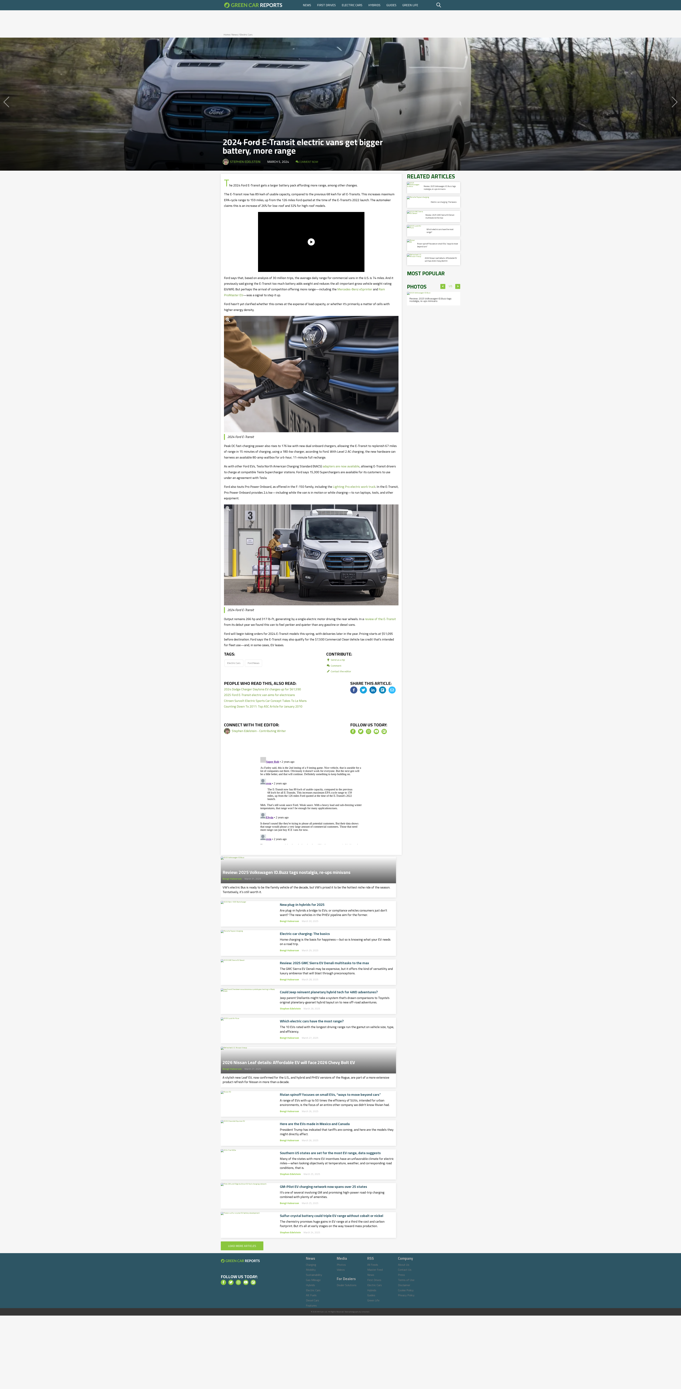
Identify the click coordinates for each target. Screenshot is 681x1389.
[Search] (447, 5)
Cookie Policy (406, 1290)
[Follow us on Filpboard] (384, 731)
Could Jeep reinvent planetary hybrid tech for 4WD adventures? (329, 992)
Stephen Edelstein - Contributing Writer (259, 731)
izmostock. (365, 1311)
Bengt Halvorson (232, 878)
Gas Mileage (313, 1280)
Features (311, 1305)
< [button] (443, 286)
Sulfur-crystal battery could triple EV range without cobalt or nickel (331, 1215)
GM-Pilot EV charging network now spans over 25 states (323, 1186)
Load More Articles (242, 1246)
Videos (341, 1269)
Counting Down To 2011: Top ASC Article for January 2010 (263, 706)
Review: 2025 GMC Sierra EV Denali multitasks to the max (324, 963)
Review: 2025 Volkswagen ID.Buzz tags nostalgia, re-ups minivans (286, 871)
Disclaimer (404, 1285)
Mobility (311, 1269)
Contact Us (404, 1269)
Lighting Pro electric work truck (354, 487)
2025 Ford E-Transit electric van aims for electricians (259, 695)
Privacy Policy (406, 1295)
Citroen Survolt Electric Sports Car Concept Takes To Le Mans (265, 701)
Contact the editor (340, 671)
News (307, 5)
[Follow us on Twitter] (360, 731)
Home (227, 34)
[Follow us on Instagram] (368, 731)
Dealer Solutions (346, 1285)
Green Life (410, 5)
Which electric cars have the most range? (312, 1021)
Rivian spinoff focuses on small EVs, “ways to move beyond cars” (330, 1094)
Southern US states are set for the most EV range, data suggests (330, 1153)
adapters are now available (341, 466)
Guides (391, 5)
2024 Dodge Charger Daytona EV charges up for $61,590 (262, 689)
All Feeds (372, 1264)
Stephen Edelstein (245, 162)
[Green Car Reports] (253, 5)
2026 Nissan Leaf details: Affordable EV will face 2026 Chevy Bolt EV (289, 1061)
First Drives (326, 5)
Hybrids (374, 5)
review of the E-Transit (380, 619)
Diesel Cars (312, 1300)
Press (401, 1274)
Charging (311, 1264)
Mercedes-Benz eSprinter (354, 289)
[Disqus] (311, 800)
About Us (403, 1264)
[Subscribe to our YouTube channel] (376, 731)
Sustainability (314, 1274)
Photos (341, 1264)
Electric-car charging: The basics (305, 933)
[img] (353, 690)
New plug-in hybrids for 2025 (302, 904)
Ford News (253, 663)
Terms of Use (406, 1280)
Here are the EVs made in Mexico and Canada (315, 1124)
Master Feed (375, 1269)
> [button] (458, 286)
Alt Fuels (311, 1295)
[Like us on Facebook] (353, 731)
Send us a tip (337, 659)
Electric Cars (352, 5)
